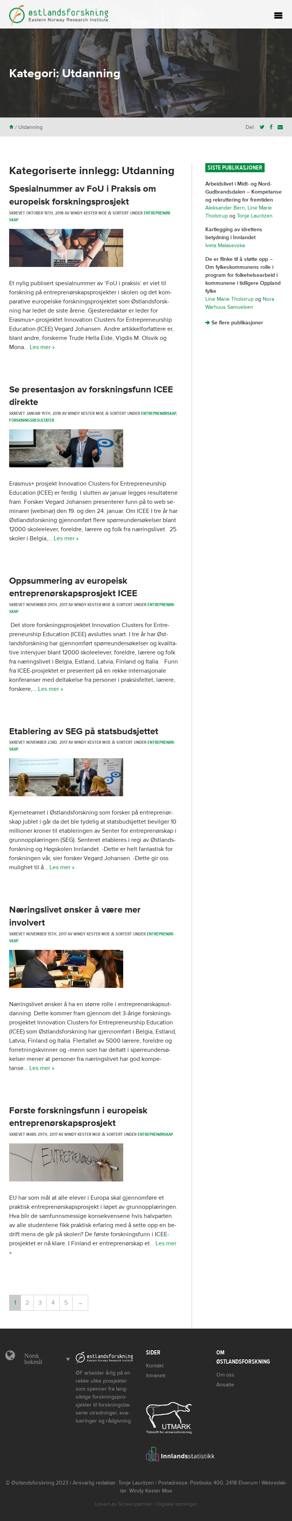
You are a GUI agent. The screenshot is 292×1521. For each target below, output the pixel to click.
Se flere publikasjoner (234, 322)
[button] (45, 1359)
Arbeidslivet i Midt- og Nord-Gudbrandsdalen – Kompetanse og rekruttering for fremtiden (243, 192)
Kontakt (154, 1365)
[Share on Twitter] (262, 127)
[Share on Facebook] (271, 127)
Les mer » (42, 347)
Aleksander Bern (225, 208)
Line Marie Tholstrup (229, 299)
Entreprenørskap (158, 413)
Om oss (225, 1375)
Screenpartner (135, 1504)
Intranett (155, 1375)
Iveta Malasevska (225, 245)
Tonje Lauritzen (255, 216)
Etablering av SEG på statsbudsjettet (83, 731)
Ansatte (225, 1384)
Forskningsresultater (31, 420)
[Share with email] (280, 127)
